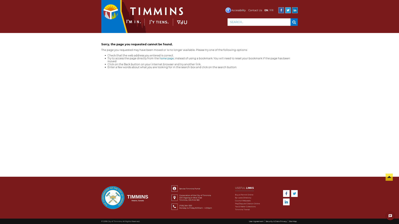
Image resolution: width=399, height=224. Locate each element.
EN (266, 10)
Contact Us (255, 10)
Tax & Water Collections (245, 206)
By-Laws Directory (243, 197)
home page (166, 58)
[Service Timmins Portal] (175, 188)
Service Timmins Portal (189, 188)
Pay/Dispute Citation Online (247, 203)
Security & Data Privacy (276, 221)
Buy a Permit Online (244, 195)
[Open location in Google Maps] (175, 198)
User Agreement (256, 221)
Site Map (293, 221)
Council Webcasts (243, 200)
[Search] (294, 22)
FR (271, 10)
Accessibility (238, 10)
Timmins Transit (242, 209)
